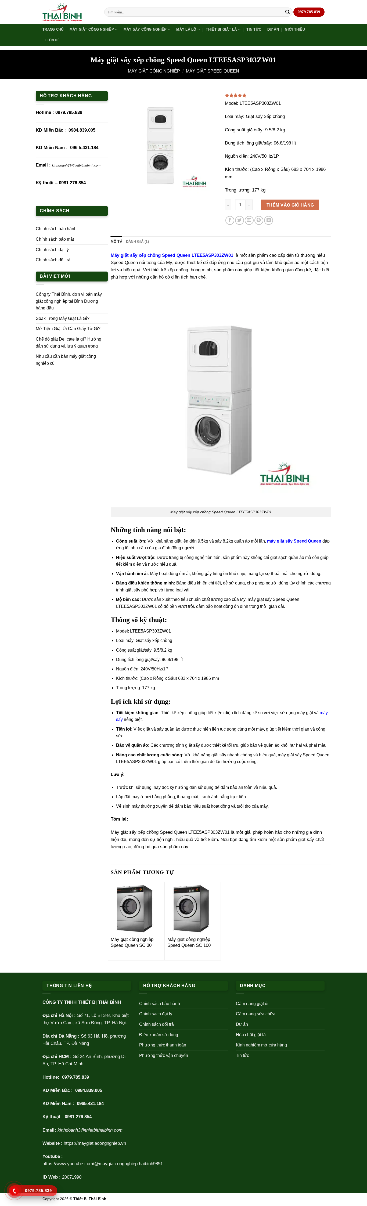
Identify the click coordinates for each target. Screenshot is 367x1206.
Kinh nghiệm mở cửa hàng (261, 1045)
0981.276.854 (72, 182)
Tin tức (253, 29)
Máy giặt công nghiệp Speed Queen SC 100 (189, 942)
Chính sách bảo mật (55, 239)
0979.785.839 (68, 112)
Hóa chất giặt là (251, 1034)
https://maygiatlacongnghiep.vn (95, 1143)
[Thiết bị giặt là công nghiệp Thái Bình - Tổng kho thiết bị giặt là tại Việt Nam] (69, 12)
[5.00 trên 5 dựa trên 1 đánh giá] (278, 95)
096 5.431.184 (84, 147)
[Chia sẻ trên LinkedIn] (268, 220)
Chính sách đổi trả (53, 260)
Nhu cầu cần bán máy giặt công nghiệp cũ (66, 360)
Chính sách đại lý (52, 249)
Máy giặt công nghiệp (92, 29)
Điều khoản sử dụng (158, 1034)
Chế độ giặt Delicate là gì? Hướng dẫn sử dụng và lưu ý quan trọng (68, 342)
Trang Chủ (52, 29)
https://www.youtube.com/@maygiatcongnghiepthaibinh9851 (102, 1163)
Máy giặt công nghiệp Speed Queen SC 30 (132, 942)
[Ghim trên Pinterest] (258, 220)
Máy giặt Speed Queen (212, 71)
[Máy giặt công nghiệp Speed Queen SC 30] (136, 907)
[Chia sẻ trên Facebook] (229, 220)
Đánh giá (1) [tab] (137, 242)
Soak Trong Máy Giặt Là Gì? (62, 318)
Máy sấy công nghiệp (145, 29)
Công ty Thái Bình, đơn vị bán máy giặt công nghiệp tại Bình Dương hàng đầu (69, 301)
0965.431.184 (90, 1103)
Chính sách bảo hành (56, 228)
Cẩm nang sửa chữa (255, 1014)
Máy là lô (186, 29)
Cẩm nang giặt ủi (252, 1003)
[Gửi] (287, 12)
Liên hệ (52, 40)
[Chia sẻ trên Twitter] (239, 220)
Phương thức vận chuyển (163, 1055)
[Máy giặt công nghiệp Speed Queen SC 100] (192, 907)
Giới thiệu (295, 29)
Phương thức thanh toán (162, 1045)
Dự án (273, 29)
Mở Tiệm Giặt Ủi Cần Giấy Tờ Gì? (68, 328)
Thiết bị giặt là (221, 29)
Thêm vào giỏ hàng (290, 205)
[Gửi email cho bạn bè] (249, 220)
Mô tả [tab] (116, 242)
